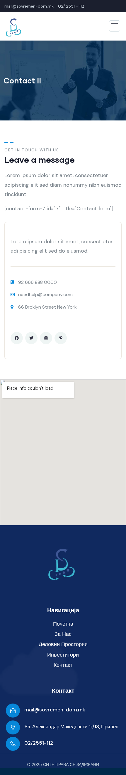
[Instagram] (46, 338)
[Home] (61, 564)
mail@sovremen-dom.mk (54, 709)
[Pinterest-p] (61, 338)
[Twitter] (31, 338)
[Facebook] (17, 338)
